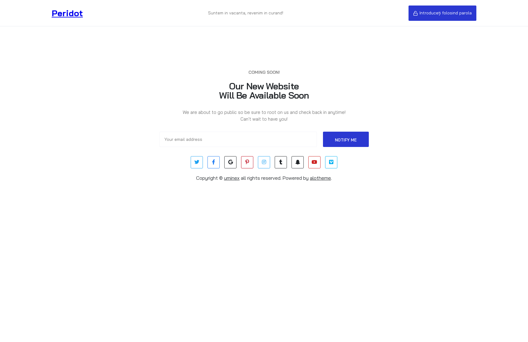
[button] (442, 13)
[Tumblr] (281, 162)
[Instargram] (264, 162)
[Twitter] (197, 162)
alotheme (320, 178)
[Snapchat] (298, 162)
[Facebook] (213, 162)
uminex (232, 178)
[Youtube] (314, 162)
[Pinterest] (247, 162)
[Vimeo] (331, 162)
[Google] (230, 162)
